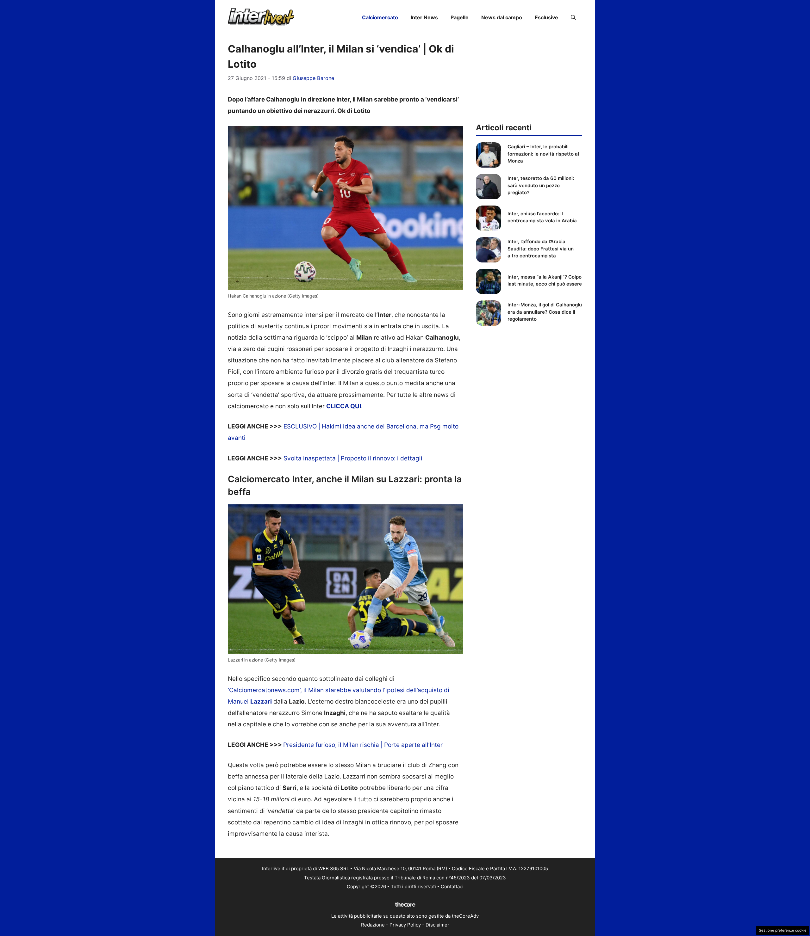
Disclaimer (437, 925)
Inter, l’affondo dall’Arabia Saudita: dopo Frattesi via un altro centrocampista (541, 248)
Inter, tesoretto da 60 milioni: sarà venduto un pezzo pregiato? (541, 185)
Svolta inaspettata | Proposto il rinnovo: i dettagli (353, 458)
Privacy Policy (405, 925)
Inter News (424, 17)
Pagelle (460, 17)
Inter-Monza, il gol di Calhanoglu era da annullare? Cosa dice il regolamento (545, 312)
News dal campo (501, 17)
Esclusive (546, 17)
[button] (573, 17)
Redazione (373, 925)
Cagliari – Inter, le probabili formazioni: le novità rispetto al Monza (543, 154)
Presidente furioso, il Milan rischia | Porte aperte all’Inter (363, 744)
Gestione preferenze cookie (783, 930)
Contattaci (452, 887)
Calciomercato (380, 17)
